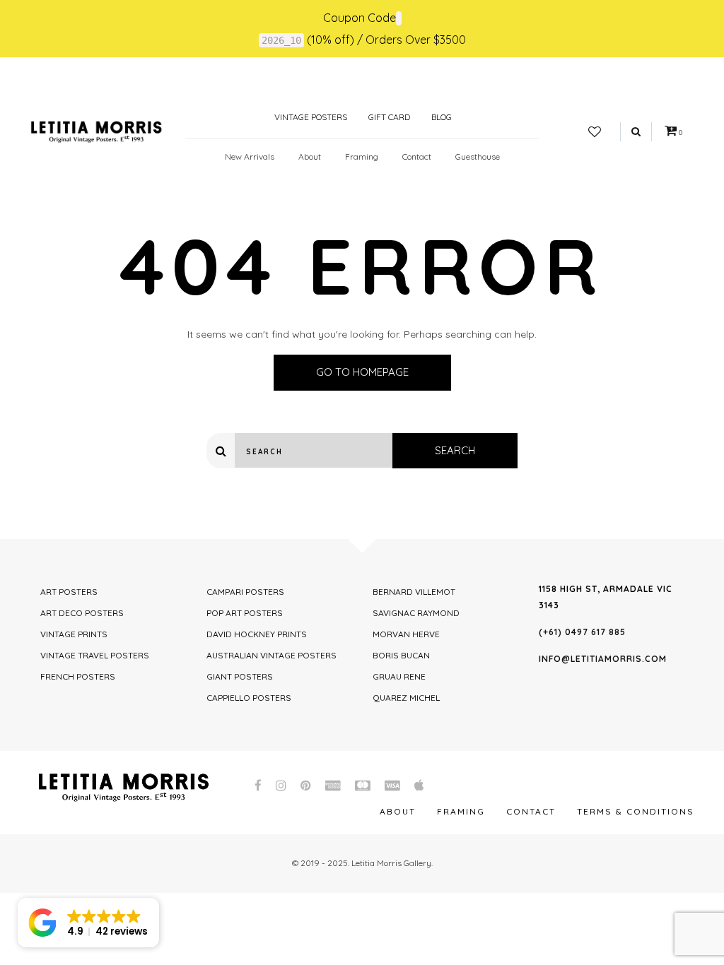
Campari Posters (245, 591)
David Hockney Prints (256, 634)
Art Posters (69, 591)
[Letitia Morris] (96, 130)
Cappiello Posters (248, 697)
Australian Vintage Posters (271, 655)
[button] (88, 922)
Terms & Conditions (635, 811)
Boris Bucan (401, 655)
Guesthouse (477, 156)
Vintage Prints (73, 634)
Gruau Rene (399, 676)
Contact (416, 156)
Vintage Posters (309, 117)
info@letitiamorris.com (603, 658)
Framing (361, 156)
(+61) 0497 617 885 (582, 632)
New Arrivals (249, 156)
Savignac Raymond (416, 613)
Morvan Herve (406, 634)
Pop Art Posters (244, 613)
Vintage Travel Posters (94, 655)
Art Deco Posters (82, 613)
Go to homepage (362, 372)
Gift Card (389, 117)
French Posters (77, 676)
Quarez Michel (406, 697)
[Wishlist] (594, 132)
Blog (441, 117)
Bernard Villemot (414, 591)
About (309, 156)
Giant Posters (239, 676)
